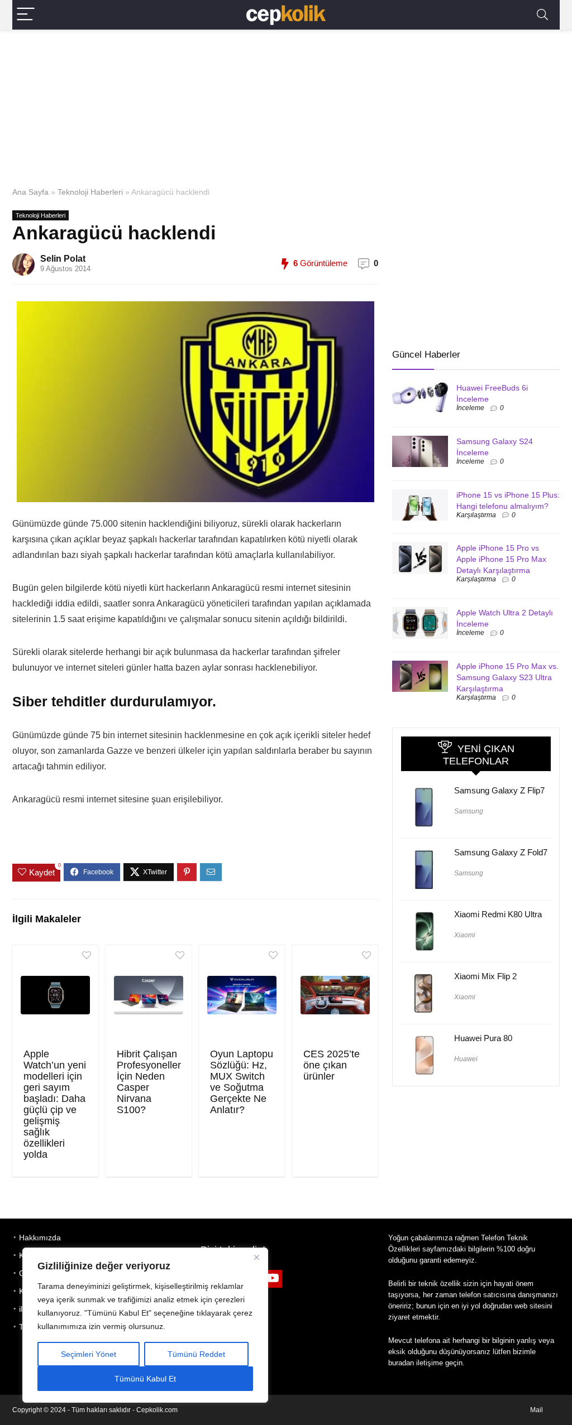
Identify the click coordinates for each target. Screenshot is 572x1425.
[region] (145, 1325)
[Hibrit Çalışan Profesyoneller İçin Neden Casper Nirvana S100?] (148, 995)
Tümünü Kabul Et (145, 1378)
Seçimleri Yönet (88, 1354)
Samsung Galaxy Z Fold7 (500, 852)
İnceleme (470, 408)
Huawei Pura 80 (483, 1038)
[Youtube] (273, 1279)
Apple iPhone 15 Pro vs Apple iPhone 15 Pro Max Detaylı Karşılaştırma (501, 559)
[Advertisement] (286, 105)
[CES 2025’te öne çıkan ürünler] (335, 995)
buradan (401, 1363)
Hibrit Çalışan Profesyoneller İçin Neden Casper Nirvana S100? (149, 1081)
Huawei (466, 1059)
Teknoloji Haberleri (90, 191)
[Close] (256, 1257)
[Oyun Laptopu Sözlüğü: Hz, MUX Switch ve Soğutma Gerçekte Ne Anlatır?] (242, 995)
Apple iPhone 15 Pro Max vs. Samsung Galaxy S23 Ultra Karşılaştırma (507, 677)
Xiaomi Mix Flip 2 (485, 976)
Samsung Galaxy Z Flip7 (499, 790)
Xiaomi (464, 935)
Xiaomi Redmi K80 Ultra (498, 914)
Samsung (468, 811)
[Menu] (25, 15)
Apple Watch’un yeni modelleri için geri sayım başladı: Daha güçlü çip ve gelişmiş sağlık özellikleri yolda (54, 1104)
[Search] (542, 15)
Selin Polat (62, 258)
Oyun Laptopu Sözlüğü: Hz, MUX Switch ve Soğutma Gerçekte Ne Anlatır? (241, 1081)
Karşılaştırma (476, 515)
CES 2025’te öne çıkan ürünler (331, 1065)
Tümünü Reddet (196, 1354)
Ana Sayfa (30, 191)
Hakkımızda (40, 1237)
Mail (536, 1410)
